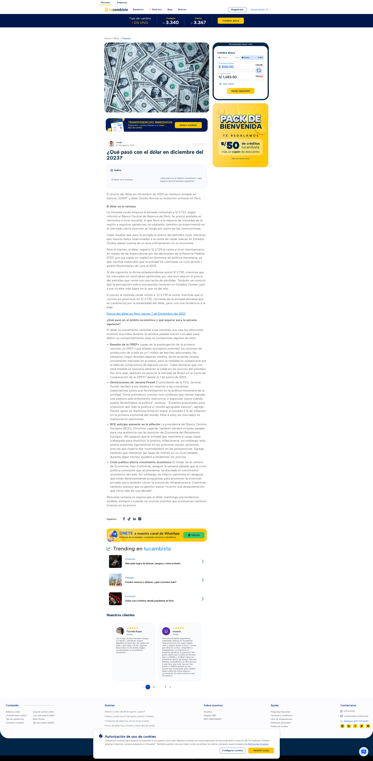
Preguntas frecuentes (281, 712)
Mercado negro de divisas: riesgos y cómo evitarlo (153, 563)
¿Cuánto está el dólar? (16, 715)
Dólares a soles (13, 712)
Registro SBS (210, 715)
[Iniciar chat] (363, 751)
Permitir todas (261, 750)
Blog (170, 9)
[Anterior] (142, 687)
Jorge (119, 142)
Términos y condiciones (282, 715)
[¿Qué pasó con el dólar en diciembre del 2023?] (129, 518)
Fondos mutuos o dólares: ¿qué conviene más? (150, 582)
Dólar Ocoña (38, 719)
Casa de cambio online (43, 712)
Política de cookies (279, 726)
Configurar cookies (232, 750)
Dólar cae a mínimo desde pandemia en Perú (149, 600)
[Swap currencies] (258, 70)
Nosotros (208, 712)
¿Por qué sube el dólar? (44, 715)
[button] (115, 170)
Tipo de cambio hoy (15, 719)
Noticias (182, 9)
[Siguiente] (170, 687)
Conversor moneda (15, 723)
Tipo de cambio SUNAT (43, 723)
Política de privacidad (280, 723)
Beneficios (138, 9)
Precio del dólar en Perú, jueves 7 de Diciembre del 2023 (146, 313)
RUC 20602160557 (213, 719)
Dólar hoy (157, 9)
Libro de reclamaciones (281, 719)
